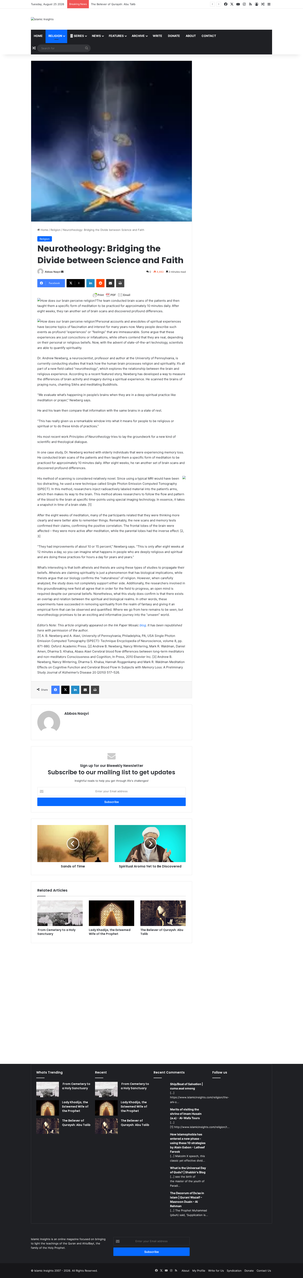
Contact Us (264, 1270)
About (191, 36)
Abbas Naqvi (52, 271)
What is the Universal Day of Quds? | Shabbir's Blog (188, 1170)
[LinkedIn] (90, 283)
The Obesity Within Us (105, 4)
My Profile (198, 1270)
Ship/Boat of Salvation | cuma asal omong (186, 1086)
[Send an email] (62, 271)
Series (78, 36)
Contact (209, 36)
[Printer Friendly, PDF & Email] (112, 295)
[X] (65, 690)
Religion (55, 36)
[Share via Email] (110, 283)
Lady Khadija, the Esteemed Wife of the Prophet (109, 932)
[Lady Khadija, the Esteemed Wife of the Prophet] (111, 913)
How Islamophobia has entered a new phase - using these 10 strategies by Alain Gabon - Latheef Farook (188, 1142)
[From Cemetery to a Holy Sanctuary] (60, 913)
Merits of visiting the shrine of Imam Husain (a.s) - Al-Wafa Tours (186, 1114)
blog (143, 625)
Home (38, 36)
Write (157, 36)
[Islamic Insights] (42, 19)
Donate (174, 36)
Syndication (234, 1270)
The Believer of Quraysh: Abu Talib (161, 932)
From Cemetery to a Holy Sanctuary (56, 932)
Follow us (219, 1072)
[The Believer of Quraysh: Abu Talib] (163, 913)
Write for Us (216, 1270)
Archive (138, 36)
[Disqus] (111, 1000)
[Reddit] (100, 283)
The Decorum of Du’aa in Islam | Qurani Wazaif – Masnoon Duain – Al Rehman (187, 1199)
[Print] (120, 283)
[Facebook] (55, 690)
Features (116, 36)
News (96, 36)
